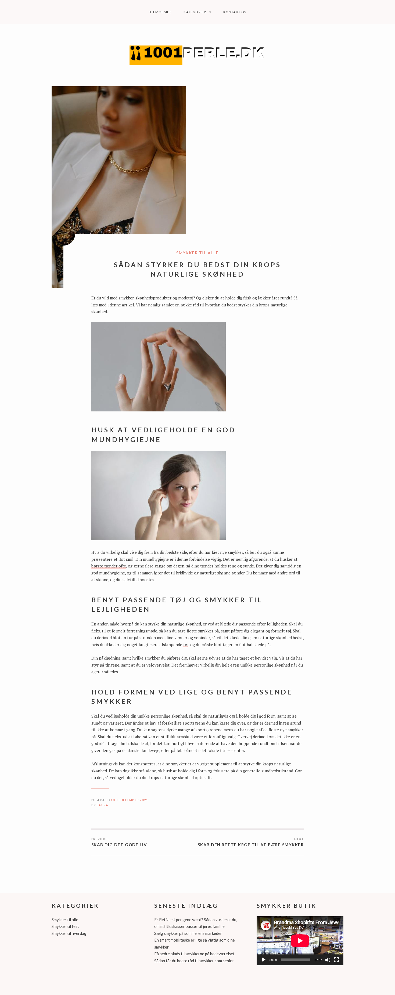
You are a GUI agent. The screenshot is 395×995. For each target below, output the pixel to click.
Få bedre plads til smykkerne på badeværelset (194, 953)
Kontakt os (234, 12)
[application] (300, 940)
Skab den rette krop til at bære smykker (251, 844)
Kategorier (195, 12)
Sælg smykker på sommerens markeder (188, 933)
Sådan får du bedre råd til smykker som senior (194, 960)
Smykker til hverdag (69, 933)
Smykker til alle (197, 252)
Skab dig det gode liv (119, 844)
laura (102, 805)
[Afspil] (263, 960)
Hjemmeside (160, 12)
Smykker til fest (65, 926)
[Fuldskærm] (336, 960)
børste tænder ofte (108, 566)
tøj (185, 644)
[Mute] (328, 960)
